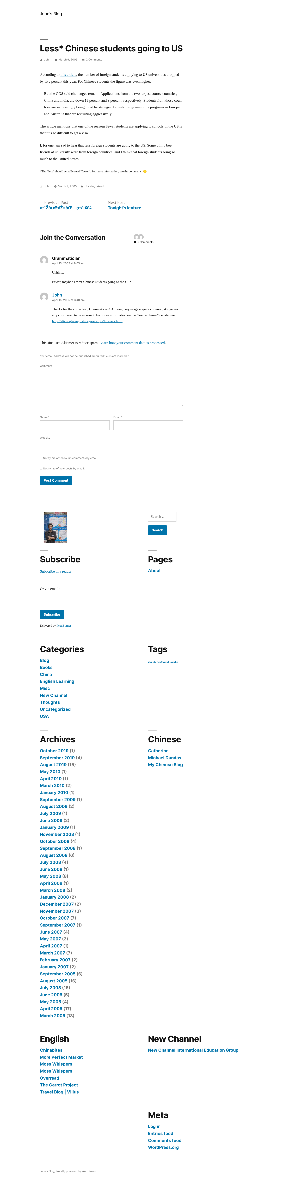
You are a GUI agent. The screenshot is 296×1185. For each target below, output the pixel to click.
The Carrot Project (59, 1084)
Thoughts (50, 702)
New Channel (53, 695)
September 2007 (57, 925)
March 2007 (52, 953)
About (154, 570)
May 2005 (50, 1001)
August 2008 (53, 855)
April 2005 (51, 1008)
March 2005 (52, 1015)
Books (46, 667)
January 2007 (54, 966)
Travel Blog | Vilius (59, 1092)
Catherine (158, 750)
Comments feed (165, 1140)
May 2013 (50, 771)
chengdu (152, 662)
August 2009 (53, 806)
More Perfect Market (61, 1057)
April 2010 (51, 778)
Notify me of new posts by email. (64, 468)
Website (45, 437)
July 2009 (50, 813)
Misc (45, 688)
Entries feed (160, 1133)
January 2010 (54, 792)
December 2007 (57, 904)
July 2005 (50, 987)
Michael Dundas (164, 757)
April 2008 (51, 883)
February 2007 (55, 959)
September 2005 (58, 973)
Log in (154, 1126)
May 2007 (50, 938)
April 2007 (51, 945)
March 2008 (52, 890)
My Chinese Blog (165, 764)
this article (68, 74)
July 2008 (50, 862)
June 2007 (51, 932)
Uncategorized (94, 186)
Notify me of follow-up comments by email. (70, 458)
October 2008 (54, 841)
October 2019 (54, 750)
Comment (46, 365)
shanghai (174, 662)
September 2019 (57, 757)
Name (45, 417)
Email (117, 417)
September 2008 (58, 848)
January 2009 (54, 827)
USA (44, 716)
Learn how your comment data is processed (132, 342)
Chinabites (51, 1050)
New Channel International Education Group (193, 1050)
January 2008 (54, 897)
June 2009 (51, 820)
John (47, 59)
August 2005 (53, 980)
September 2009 (58, 799)
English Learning (57, 681)
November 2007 (57, 911)
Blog (44, 660)
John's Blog (51, 13)
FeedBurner (64, 626)
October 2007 (54, 918)
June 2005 (51, 994)
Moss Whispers (56, 1064)
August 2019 (53, 764)
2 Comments (94, 59)
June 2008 (51, 869)
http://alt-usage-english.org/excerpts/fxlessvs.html (87, 321)
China (46, 674)
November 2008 (57, 834)
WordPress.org (163, 1147)
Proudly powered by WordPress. (76, 1171)
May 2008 (50, 876)
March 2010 (52, 785)
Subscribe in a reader (55, 571)
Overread (49, 1078)
